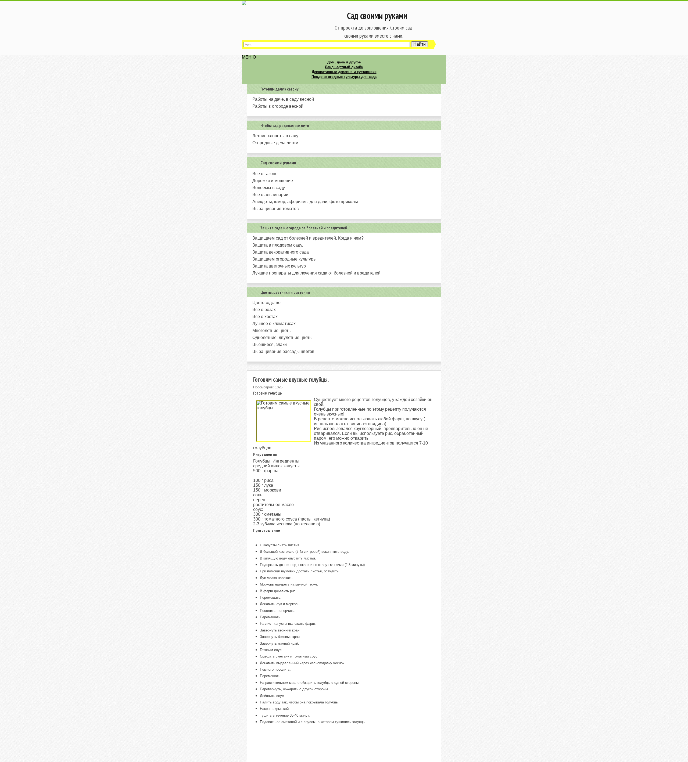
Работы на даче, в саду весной (283, 99)
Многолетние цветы (272, 330)
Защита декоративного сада (280, 252)
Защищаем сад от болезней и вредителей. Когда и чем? (308, 238)
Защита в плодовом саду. (277, 245)
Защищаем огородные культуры (284, 259)
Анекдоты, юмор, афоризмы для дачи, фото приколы (305, 201)
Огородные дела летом (275, 142)
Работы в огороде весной (277, 106)
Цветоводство (266, 302)
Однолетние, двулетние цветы (282, 337)
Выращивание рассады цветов (283, 351)
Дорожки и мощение (272, 180)
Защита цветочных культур (279, 266)
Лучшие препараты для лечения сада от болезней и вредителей (316, 273)
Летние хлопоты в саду (275, 135)
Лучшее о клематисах (274, 323)
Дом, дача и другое (344, 62)
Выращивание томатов (275, 208)
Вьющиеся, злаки (269, 344)
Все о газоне (265, 173)
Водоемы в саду (268, 187)
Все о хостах (265, 316)
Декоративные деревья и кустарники (344, 72)
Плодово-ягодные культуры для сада (344, 77)
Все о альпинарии (270, 194)
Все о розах (264, 309)
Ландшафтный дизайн (344, 67)
